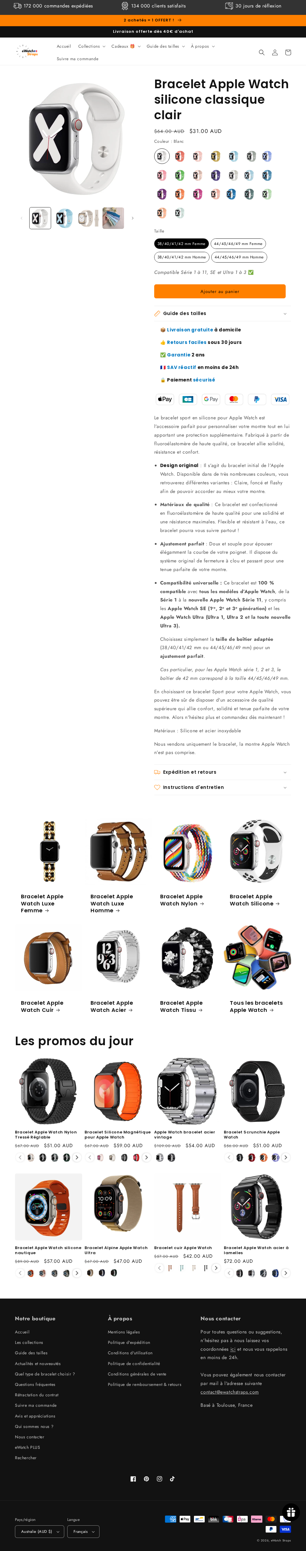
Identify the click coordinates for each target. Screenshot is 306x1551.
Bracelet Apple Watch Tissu (181, 1006)
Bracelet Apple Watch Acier (112, 1006)
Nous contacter (29, 1437)
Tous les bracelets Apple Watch (256, 1006)
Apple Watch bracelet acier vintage (184, 1135)
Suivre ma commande (36, 1405)
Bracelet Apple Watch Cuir (42, 1006)
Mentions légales (124, 1332)
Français (81, 1531)
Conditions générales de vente (137, 1374)
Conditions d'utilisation (130, 1353)
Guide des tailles (31, 1353)
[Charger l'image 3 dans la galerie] (89, 218)
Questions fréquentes (35, 1384)
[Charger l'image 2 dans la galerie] (64, 218)
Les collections (29, 1342)
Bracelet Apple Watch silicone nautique (48, 1251)
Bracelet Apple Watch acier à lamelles (256, 1251)
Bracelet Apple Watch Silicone (251, 900)
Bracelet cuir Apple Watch (183, 1248)
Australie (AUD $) (36, 1531)
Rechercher (26, 1458)
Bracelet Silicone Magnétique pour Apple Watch (118, 1135)
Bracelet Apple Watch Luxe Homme (112, 903)
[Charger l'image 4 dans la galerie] (113, 218)
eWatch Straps (281, 1540)
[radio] (162, 156)
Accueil (22, 1332)
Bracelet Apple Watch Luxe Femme (42, 903)
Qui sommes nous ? (34, 1426)
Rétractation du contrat (37, 1395)
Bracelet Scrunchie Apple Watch (252, 1135)
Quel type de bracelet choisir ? (45, 1374)
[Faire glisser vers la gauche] (21, 218)
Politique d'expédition (129, 1342)
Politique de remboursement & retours (145, 1384)
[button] (91, 46)
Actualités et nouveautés (38, 1364)
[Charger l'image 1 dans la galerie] (40, 218)
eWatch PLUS (27, 1447)
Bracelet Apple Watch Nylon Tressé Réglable (46, 1135)
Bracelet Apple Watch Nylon (181, 900)
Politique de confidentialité (134, 1364)
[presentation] (77, 1157)
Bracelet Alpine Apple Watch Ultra (116, 1251)
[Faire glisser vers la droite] (132, 218)
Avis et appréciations (35, 1416)
